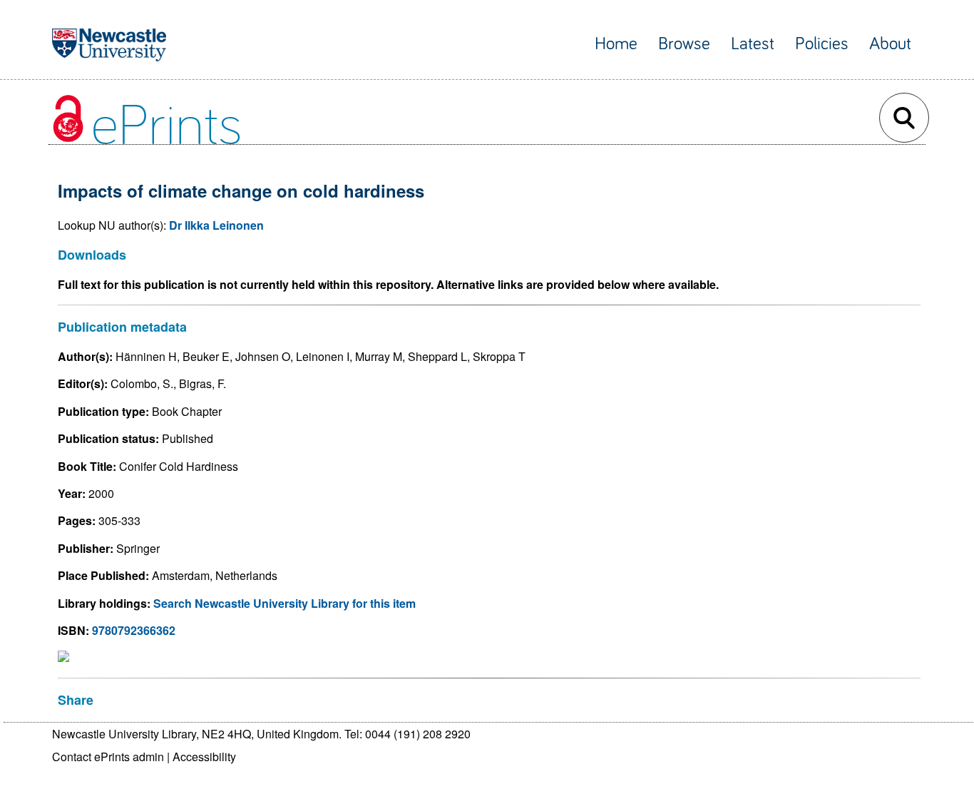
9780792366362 (133, 630)
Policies (822, 44)
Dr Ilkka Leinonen (216, 225)
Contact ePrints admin (108, 756)
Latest (752, 44)
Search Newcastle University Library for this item (284, 603)
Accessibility (204, 756)
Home (616, 44)
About (890, 44)
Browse (684, 44)
